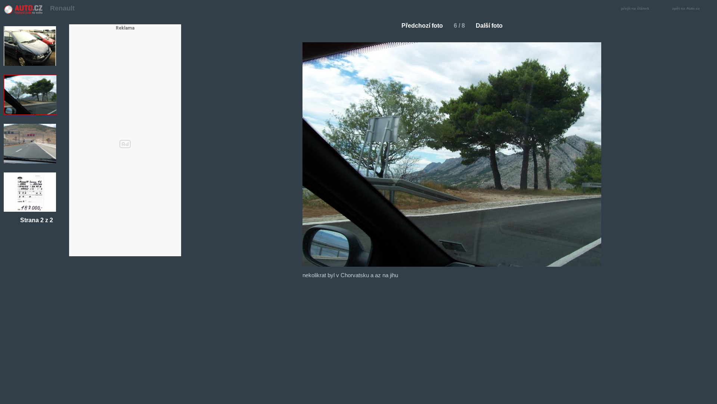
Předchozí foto (422, 25)
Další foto (489, 25)
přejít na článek (635, 8)
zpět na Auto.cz (686, 8)
